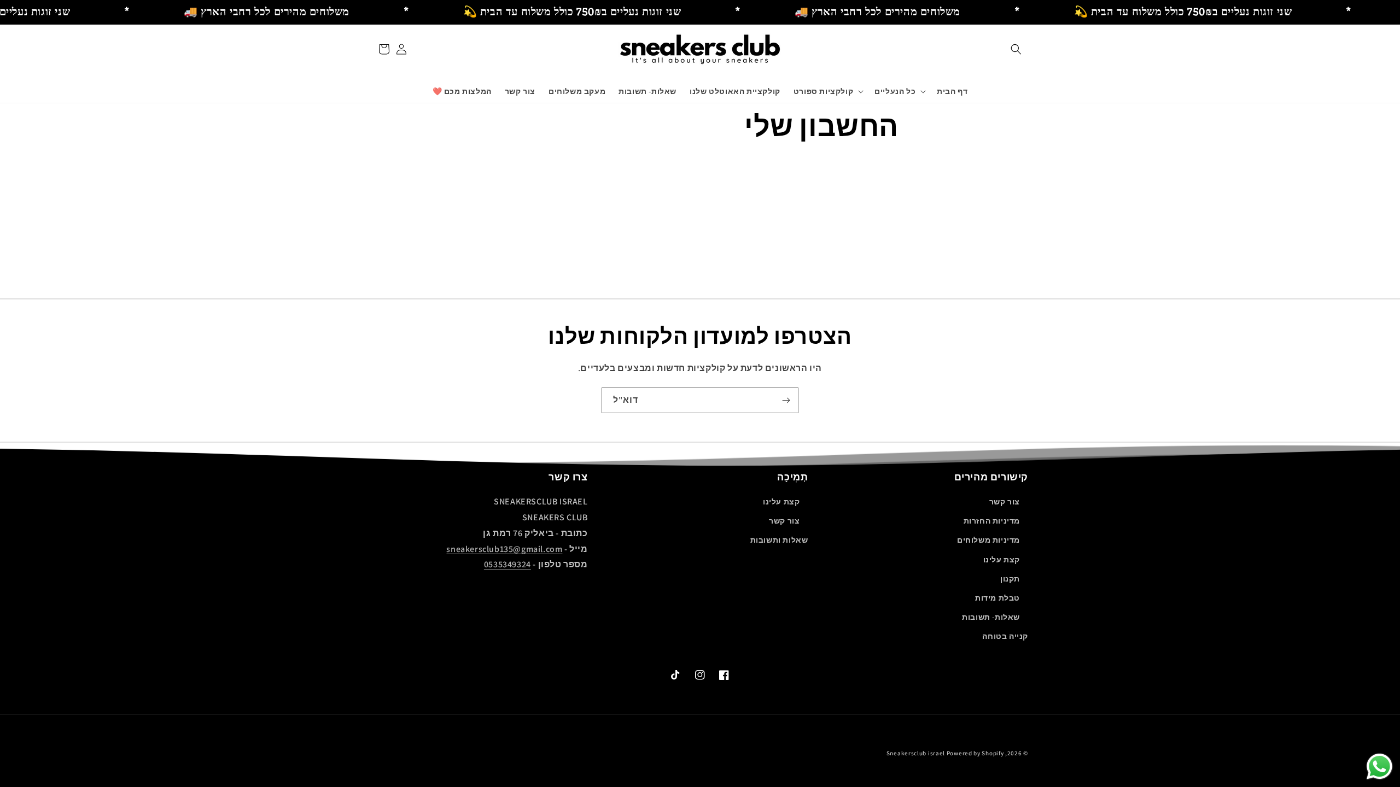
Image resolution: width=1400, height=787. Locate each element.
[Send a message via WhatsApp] (1379, 766)
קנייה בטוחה (1005, 636)
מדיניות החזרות (992, 521)
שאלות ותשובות (779, 540)
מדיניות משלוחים (988, 540)
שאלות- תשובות (991, 617)
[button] (1016, 49)
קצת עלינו (1001, 560)
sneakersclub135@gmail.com (504, 549)
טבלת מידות (997, 598)
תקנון (1010, 579)
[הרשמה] (786, 400)
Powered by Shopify (975, 753)
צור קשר (1004, 502)
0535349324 (507, 564)
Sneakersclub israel (916, 753)
